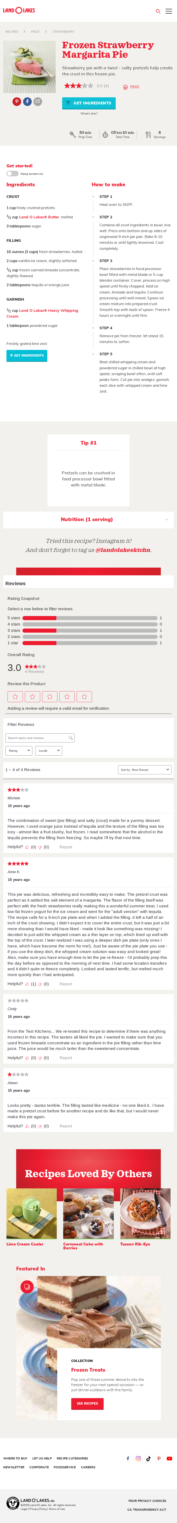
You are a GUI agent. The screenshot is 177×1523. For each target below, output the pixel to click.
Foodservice (65, 1467)
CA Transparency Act (146, 1509)
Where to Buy (15, 1458)
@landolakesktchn (122, 550)
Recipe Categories (72, 1458)
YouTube (169, 1458)
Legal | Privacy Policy (34, 1509)
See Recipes (87, 1403)
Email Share (37, 101)
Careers (88, 1467)
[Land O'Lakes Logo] (19, 10)
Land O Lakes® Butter (39, 217)
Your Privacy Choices (147, 1501)
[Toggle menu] (169, 11)
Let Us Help (42, 1458)
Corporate (39, 1467)
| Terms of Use (56, 1509)
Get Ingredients (92, 103)
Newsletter (13, 1467)
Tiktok (148, 1458)
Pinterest (17, 101)
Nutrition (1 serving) (87, 519)
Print (134, 86)
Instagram (138, 1458)
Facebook (27, 101)
